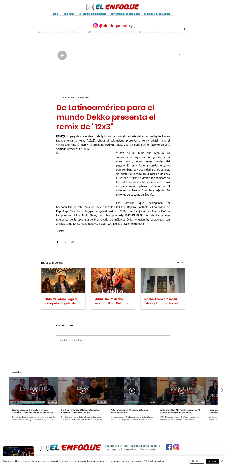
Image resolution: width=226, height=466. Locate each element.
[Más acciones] (168, 97)
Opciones (196, 461)
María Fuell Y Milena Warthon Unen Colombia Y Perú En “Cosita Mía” (112, 301)
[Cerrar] (222, 461)
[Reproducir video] (34, 391)
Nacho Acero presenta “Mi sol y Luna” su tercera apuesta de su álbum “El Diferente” (162, 301)
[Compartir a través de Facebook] (57, 241)
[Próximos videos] (222, 390)
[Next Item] (179, 55)
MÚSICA (60, 231)
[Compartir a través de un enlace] (72, 241)
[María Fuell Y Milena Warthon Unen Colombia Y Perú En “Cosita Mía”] (113, 280)
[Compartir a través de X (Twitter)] (65, 241)
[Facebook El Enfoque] (169, 447)
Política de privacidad (154, 461)
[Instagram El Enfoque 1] (176, 447)
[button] (69, 15)
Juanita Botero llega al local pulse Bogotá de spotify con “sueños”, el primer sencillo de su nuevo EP (61, 301)
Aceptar (212, 461)
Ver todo (181, 262)
